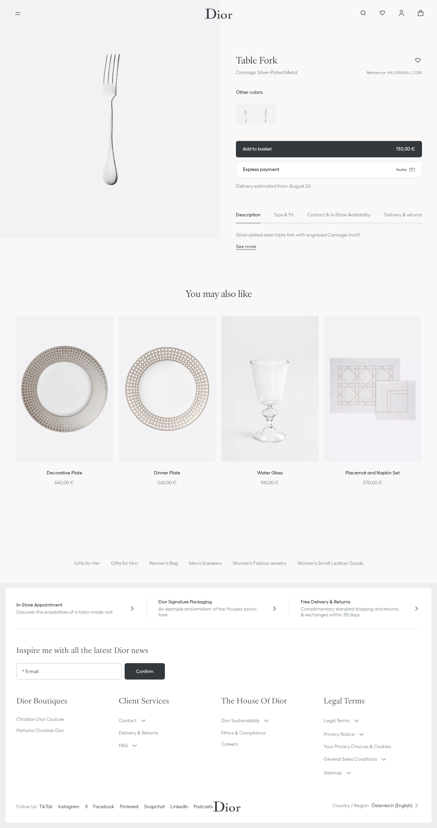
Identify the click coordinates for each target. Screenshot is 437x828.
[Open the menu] (17, 13)
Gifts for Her (87, 563)
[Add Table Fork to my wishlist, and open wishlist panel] (418, 60)
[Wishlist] (382, 13)
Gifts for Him (124, 563)
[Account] (401, 13)
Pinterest (129, 806)
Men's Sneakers (205, 563)
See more (246, 246)
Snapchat (154, 806)
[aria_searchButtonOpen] (363, 13)
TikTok (46, 806)
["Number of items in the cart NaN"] (421, 13)
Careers (229, 744)
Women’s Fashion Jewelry (259, 563)
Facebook (103, 806)
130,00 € (329, 149)
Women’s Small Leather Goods (330, 563)
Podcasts (203, 806)
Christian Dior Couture (40, 719)
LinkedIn (179, 806)
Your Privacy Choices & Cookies (357, 746)
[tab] (248, 215)
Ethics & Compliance (243, 733)
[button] (110, 119)
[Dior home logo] (219, 14)
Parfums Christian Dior (40, 730)
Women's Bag (163, 563)
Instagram (69, 806)
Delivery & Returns (138, 733)
